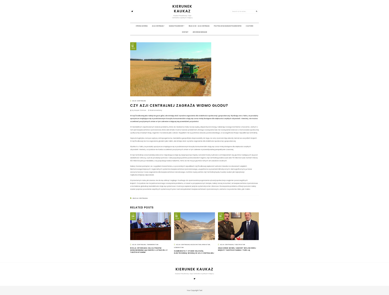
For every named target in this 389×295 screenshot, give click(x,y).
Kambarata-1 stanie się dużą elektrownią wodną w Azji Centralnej (194, 252)
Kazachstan (196, 244)
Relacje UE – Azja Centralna (199, 26)
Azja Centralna (158, 26)
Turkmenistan (153, 244)
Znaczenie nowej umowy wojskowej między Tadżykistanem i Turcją (237, 249)
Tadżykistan (239, 244)
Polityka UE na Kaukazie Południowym (227, 26)
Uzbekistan (179, 247)
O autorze (249, 26)
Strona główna (142, 26)
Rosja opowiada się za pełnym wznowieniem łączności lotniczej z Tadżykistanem (149, 250)
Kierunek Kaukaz (182, 9)
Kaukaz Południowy (176, 26)
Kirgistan (206, 244)
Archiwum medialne (200, 32)
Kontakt (185, 32)
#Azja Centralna (140, 198)
